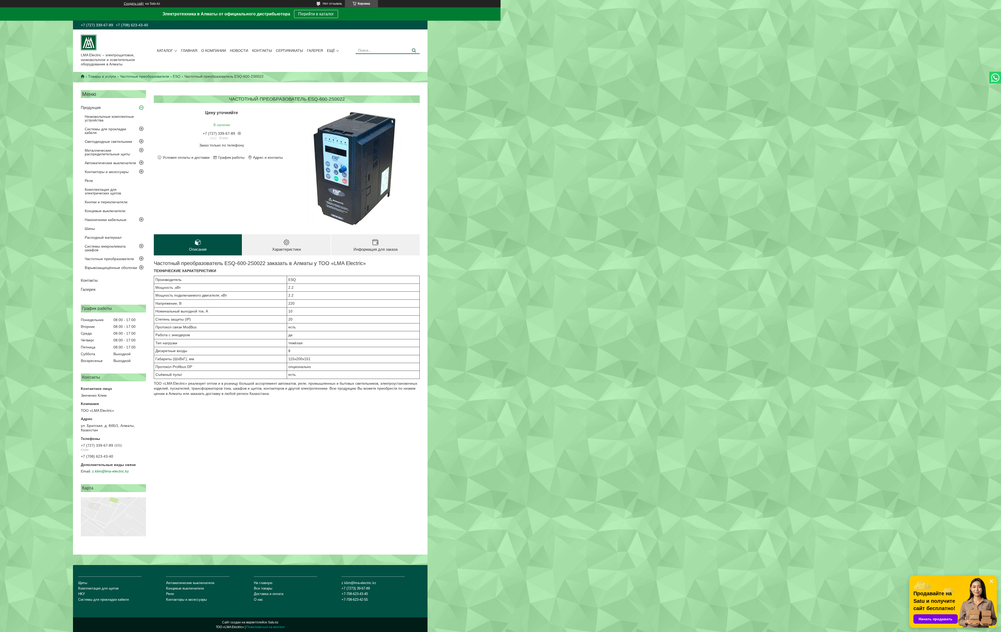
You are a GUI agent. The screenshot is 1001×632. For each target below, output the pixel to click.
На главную (263, 583)
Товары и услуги (102, 76)
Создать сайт (134, 3)
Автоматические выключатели (110, 163)
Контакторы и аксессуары (107, 172)
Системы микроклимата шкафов (105, 248)
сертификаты (289, 50)
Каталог (165, 50)
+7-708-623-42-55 (354, 600)
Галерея (315, 50)
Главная (189, 50)
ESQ (176, 76)
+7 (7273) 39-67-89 (355, 588)
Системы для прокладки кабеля (105, 131)
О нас (258, 600)
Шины (90, 228)
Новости (239, 50)
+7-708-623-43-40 (354, 594)
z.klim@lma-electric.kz (110, 471)
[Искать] (414, 50)
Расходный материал (103, 237)
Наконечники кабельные (105, 220)
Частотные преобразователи (144, 76)
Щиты (82, 583)
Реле (89, 181)
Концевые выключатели (105, 211)
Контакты (262, 50)
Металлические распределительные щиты (107, 152)
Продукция (91, 107)
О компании (213, 50)
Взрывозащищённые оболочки (111, 268)
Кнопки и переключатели (106, 202)
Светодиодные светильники (108, 141)
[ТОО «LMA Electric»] (88, 42)
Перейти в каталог (316, 14)
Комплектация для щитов (98, 588)
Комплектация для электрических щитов (103, 191)
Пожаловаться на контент (265, 627)
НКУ (81, 594)
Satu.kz (273, 622)
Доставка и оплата (268, 594)
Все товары (263, 588)
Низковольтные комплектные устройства (109, 118)
